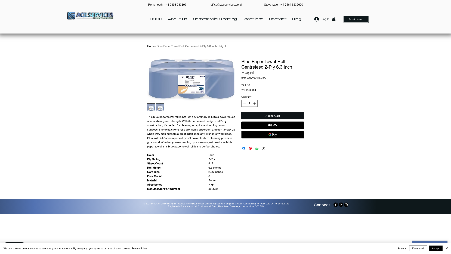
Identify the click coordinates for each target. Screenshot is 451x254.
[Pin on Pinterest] (250, 148)
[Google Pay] (272, 134)
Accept (436, 248)
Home (151, 46)
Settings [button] (401, 248)
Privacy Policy (139, 248)
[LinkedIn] (341, 204)
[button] (334, 19)
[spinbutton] (249, 103)
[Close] (447, 248)
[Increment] (255, 103)
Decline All (418, 248)
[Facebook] (335, 204)
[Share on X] (264, 148)
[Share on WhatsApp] (257, 148)
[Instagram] (346, 204)
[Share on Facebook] (244, 148)
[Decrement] (244, 103)
